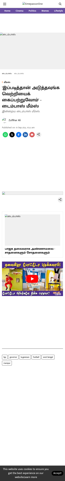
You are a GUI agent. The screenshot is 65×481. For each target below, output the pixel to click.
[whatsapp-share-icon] (5, 136)
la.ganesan (25, 357)
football (36, 357)
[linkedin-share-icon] (25, 136)
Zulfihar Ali (15, 120)
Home (7, 11)
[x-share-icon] (12, 136)
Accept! (57, 473)
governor (13, 357)
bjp (5, 357)
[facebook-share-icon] (18, 136)
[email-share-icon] (32, 136)
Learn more (30, 477)
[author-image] (4, 120)
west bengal (48, 357)
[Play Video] (32, 279)
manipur (7, 363)
